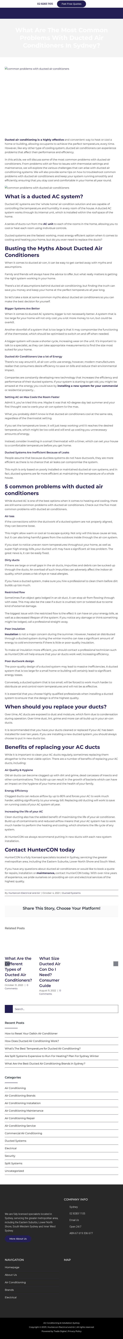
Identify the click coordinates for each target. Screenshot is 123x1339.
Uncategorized (14, 1170)
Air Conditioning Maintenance (24, 1110)
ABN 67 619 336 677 (81, 1233)
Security (10, 1155)
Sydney (74, 1206)
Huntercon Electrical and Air (24, 893)
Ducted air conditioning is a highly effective (34, 139)
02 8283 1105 (77, 1213)
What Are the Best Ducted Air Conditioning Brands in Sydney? (45, 1063)
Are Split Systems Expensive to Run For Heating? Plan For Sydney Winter (52, 1056)
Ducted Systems (71, 893)
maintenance (45, 873)
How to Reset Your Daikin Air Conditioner (31, 1033)
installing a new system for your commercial (87, 385)
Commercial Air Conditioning (23, 1133)
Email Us (74, 1220)
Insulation (11, 634)
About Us (11, 1274)
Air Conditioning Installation (23, 1103)
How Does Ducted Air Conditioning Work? (32, 1041)
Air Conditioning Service (20, 1125)
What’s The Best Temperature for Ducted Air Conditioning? (43, 1048)
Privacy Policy (75, 1331)
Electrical (10, 1148)
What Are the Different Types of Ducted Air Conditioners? (18, 969)
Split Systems (13, 1163)
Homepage (12, 1267)
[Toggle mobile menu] (117, 13)
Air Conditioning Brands (20, 1095)
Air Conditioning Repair (20, 1118)
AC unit (48, 223)
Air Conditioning (15, 1088)
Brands (9, 1289)
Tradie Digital (60, 1331)
